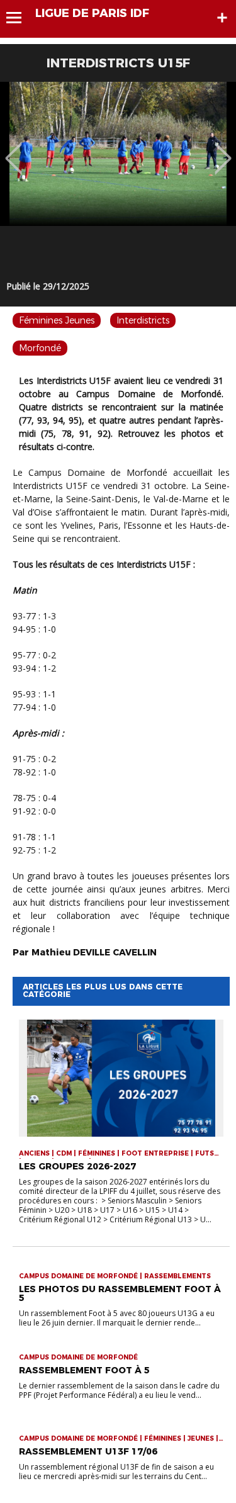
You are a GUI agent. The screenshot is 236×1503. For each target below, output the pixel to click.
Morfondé (40, 348)
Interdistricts (142, 320)
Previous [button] (14, 149)
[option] (118, 154)
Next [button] (223, 149)
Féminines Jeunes (56, 320)
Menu (19, 17)
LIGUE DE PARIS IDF (92, 13)
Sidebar (222, 17)
